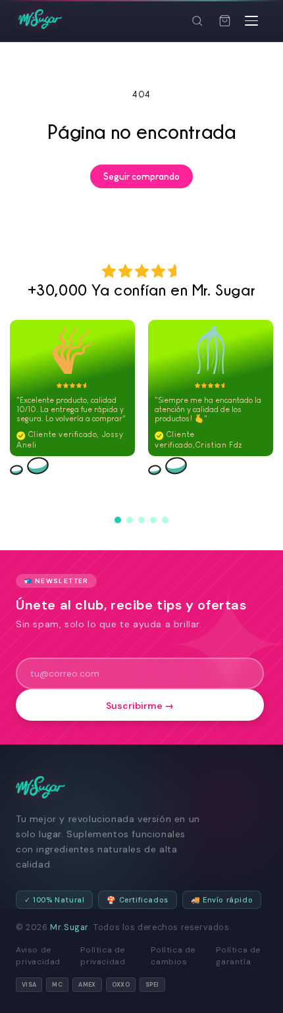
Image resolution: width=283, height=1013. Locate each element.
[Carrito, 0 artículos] (224, 21)
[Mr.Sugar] (40, 19)
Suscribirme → (140, 706)
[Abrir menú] (252, 21)
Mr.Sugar (69, 927)
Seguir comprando (141, 176)
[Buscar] (196, 21)
